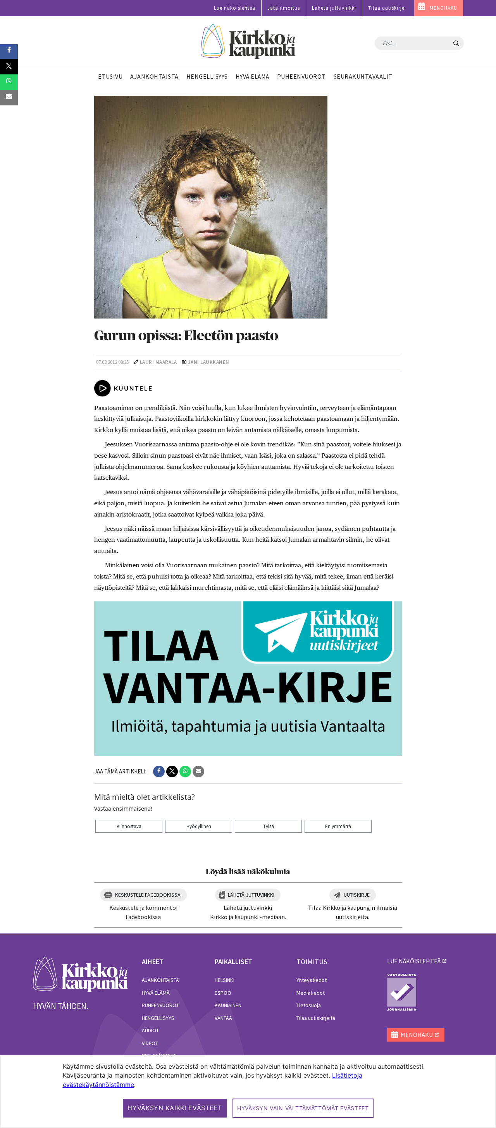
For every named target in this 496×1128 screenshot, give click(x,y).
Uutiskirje (357, 894)
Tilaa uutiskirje (386, 8)
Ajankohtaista (160, 979)
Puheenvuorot (160, 1005)
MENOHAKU (443, 8)
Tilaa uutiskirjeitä (315, 1017)
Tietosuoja (308, 1005)
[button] (159, 771)
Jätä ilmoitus (283, 8)
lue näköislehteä (414, 961)
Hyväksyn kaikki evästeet (174, 1108)
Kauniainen (228, 1005)
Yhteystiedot (311, 979)
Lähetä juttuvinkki (334, 8)
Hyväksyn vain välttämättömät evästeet (303, 1108)
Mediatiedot (310, 992)
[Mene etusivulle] (80, 974)
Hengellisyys (158, 1017)
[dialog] (248, 1091)
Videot (150, 1043)
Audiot (150, 1030)
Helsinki (224, 979)
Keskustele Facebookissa (148, 894)
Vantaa (223, 1017)
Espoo (223, 992)
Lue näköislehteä (234, 8)
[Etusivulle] (248, 41)
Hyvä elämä (156, 992)
